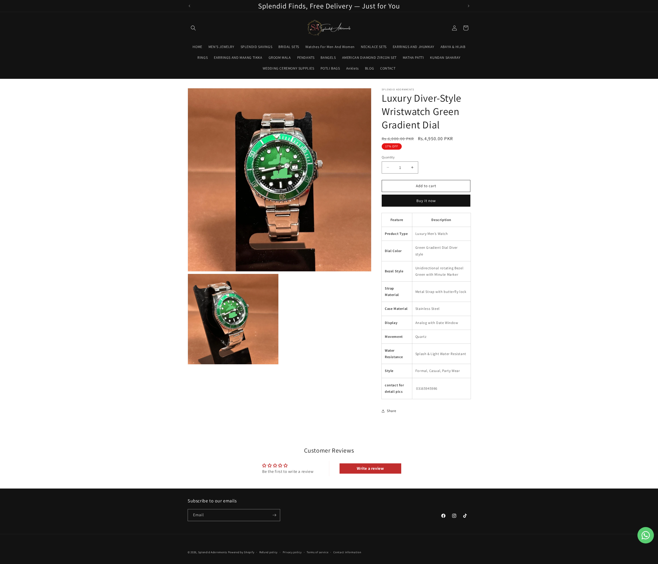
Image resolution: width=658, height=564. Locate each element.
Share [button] (391, 410)
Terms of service (317, 552)
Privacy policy (292, 552)
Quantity (388, 157)
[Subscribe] (274, 515)
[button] (193, 28)
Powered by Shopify (241, 552)
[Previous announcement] (189, 6)
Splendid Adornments (212, 552)
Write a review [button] (370, 468)
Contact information (347, 552)
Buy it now (426, 200)
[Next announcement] (468, 6)
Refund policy (268, 552)
